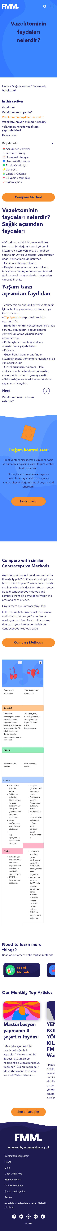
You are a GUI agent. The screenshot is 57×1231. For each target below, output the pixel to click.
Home (6, 86)
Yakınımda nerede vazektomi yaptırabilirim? (20, 128)
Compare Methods (28, 642)
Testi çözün (28, 501)
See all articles (28, 1112)
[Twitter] (21, 1216)
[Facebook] (14, 1216)
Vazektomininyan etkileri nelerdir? (24, 121)
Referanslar (9, 135)
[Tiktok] (43, 1216)
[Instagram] (28, 1216)
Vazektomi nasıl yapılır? (17, 112)
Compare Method (28, 197)
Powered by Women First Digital (28, 1147)
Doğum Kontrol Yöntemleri (28, 86)
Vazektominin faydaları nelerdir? (23, 117)
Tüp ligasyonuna (14, 836)
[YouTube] (36, 1216)
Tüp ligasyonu (13, 317)
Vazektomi (8, 107)
